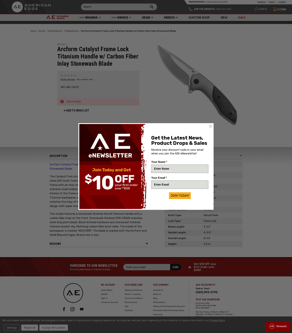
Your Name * (159, 162)
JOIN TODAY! (180, 196)
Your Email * (159, 177)
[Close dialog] (210, 126)
